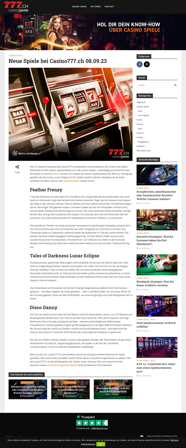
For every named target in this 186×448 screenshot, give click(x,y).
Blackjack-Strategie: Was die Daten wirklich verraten (113, 390)
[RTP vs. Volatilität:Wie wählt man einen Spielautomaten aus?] (157, 347)
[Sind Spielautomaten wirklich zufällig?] (157, 305)
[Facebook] (140, 64)
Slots (152, 319)
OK (100, 444)
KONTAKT (109, 6)
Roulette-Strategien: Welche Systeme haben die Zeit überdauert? (70, 389)
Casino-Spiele (15, 55)
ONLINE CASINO (79, 6)
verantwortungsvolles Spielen (61, 365)
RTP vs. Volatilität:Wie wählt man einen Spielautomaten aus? (156, 367)
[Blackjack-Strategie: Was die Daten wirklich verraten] (157, 264)
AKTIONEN (96, 6)
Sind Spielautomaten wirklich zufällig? (156, 324)
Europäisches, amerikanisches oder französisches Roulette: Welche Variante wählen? (28, 389)
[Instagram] (147, 64)
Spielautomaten (72, 180)
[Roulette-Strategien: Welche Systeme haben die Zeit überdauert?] (157, 219)
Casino (56, 173)
